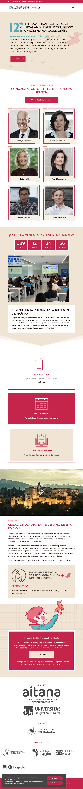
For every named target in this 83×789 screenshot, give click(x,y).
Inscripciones (18, 59)
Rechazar (55, 783)
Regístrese (41, 654)
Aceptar (54, 778)
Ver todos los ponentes (41, 100)
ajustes (21, 783)
